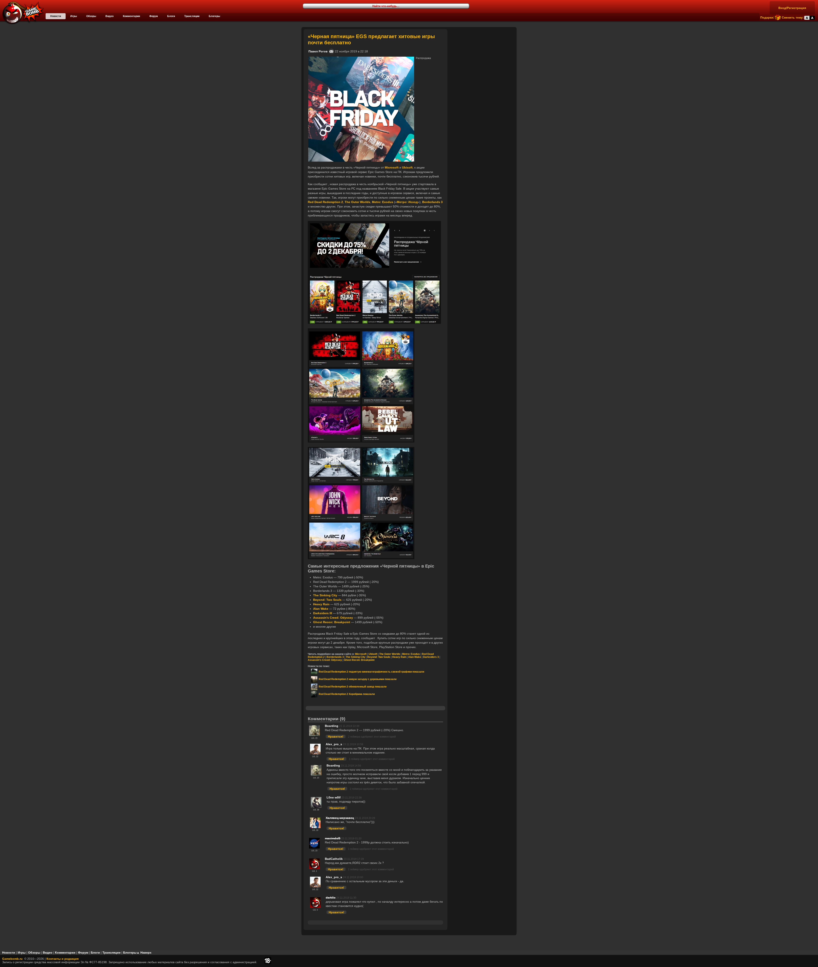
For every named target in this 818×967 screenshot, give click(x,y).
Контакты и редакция (62, 958)
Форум (153, 16)
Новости (55, 16)
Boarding (331, 726)
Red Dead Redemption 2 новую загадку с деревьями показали (356, 679)
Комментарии (131, 16)
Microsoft (361, 654)
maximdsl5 (332, 838)
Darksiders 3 (431, 657)
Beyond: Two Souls (378, 657)
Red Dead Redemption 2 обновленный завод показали (351, 686)
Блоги (171, 16)
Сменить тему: (793, 17)
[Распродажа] (361, 58)
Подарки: (767, 17)
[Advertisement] (482, 55)
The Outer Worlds (389, 654)
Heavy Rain (399, 657)
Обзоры (91, 16)
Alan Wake (414, 657)
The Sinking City (355, 657)
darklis (331, 897)
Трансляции (191, 16)
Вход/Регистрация (792, 8)
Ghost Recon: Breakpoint (359, 660)
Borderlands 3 (335, 657)
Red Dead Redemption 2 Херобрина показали (346, 694)
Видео (109, 16)
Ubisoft (373, 654)
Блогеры (214, 16)
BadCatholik (334, 858)
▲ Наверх (144, 952)
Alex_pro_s (334, 744)
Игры (73, 16)
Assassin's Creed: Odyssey (325, 660)
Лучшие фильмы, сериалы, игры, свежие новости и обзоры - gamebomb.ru (22, 13)
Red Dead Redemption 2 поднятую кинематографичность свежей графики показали (370, 671)
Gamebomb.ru (12, 958)
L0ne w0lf (334, 797)
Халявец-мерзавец (340, 818)
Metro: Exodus (411, 654)
